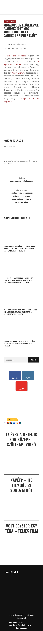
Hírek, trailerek (10, 21)
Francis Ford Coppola (15, 55)
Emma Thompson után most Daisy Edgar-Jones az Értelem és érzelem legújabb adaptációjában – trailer (20, 248)
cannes (8, 161)
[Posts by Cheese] (5, 44)
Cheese (10, 44)
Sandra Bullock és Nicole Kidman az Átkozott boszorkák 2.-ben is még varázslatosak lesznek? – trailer (18, 280)
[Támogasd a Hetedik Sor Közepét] (21, 14)
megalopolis (29, 161)
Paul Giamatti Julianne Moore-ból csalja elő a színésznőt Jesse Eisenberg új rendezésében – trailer (20, 311)
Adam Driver (18, 73)
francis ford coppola (18, 161)
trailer (11, 164)
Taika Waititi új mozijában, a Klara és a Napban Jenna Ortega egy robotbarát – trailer (20, 343)
